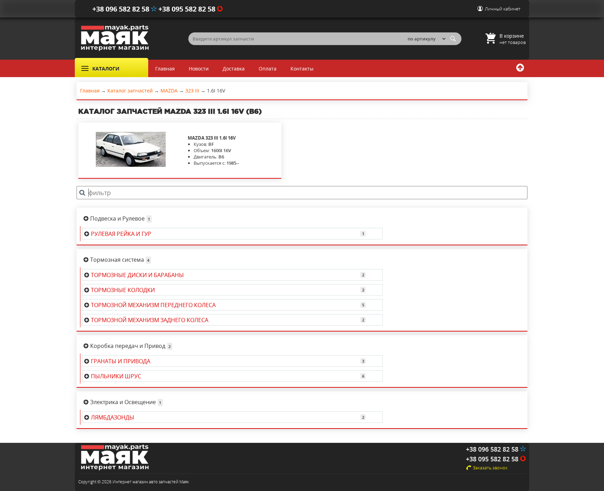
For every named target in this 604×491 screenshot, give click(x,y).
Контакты (302, 68)
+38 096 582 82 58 (121, 9)
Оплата (267, 68)
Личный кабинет (502, 9)
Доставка (234, 68)
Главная (165, 68)
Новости (199, 68)
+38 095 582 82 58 (187, 9)
